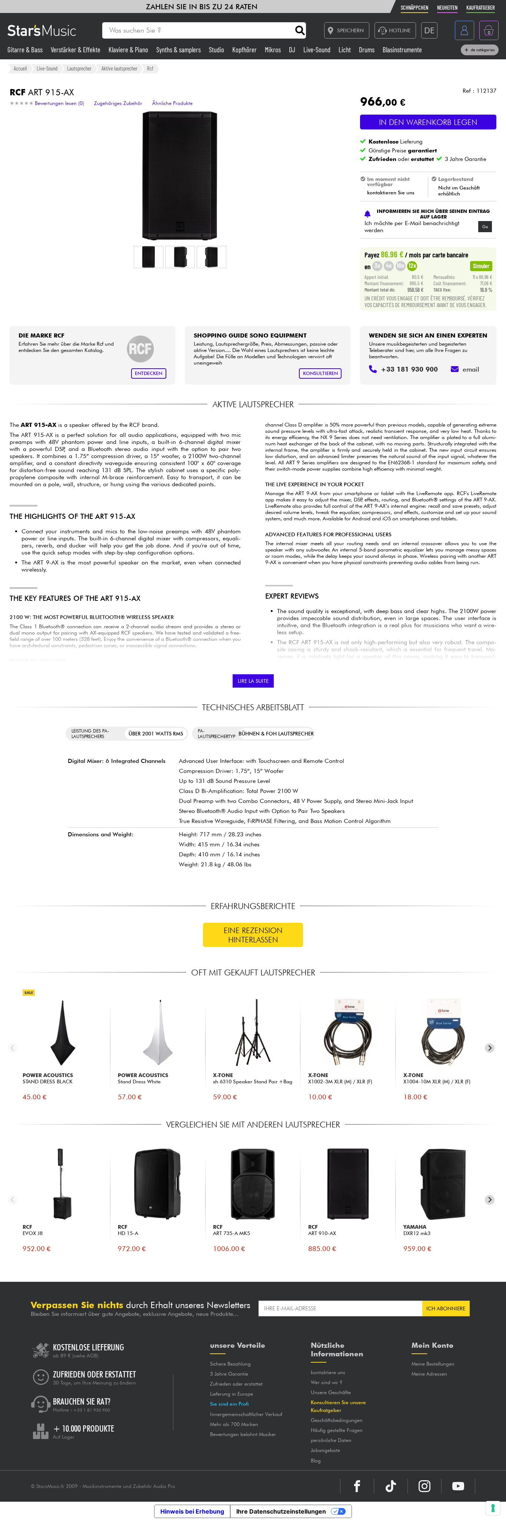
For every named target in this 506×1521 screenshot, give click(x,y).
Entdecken (148, 373)
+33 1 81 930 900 (91, 1410)
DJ (293, 49)
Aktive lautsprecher (119, 68)
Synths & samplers (179, 49)
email (471, 369)
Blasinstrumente (402, 49)
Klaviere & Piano (129, 49)
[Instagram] (424, 1486)
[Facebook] (357, 1486)
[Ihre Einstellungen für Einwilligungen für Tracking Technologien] (493, 1508)
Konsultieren (320, 373)
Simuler (481, 265)
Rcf (150, 68)
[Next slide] (490, 1048)
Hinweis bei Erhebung (192, 1511)
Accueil (20, 68)
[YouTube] (458, 1486)
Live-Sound (317, 49)
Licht (345, 49)
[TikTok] (390, 1486)
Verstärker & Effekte (76, 49)
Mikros (273, 49)
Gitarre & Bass (25, 49)
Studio (217, 49)
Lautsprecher (79, 68)
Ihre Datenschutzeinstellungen (281, 1511)
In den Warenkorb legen (428, 122)
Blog (316, 1461)
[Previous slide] (13, 1048)
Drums (367, 49)
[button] (148, 257)
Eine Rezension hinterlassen (253, 935)
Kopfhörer (245, 49)
